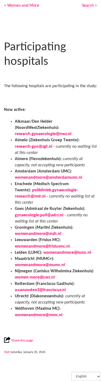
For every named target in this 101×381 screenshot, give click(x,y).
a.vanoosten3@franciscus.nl (40, 290)
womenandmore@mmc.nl (38, 315)
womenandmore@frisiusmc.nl (42, 246)
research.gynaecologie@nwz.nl (43, 134)
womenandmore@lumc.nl (67, 253)
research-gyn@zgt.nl (33, 146)
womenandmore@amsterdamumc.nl (48, 177)
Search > (89, 5)
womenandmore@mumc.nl (40, 265)
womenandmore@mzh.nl (38, 234)
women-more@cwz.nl (35, 277)
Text (6, 352)
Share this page (22, 340)
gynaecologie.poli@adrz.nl (39, 215)
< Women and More (21, 5)
